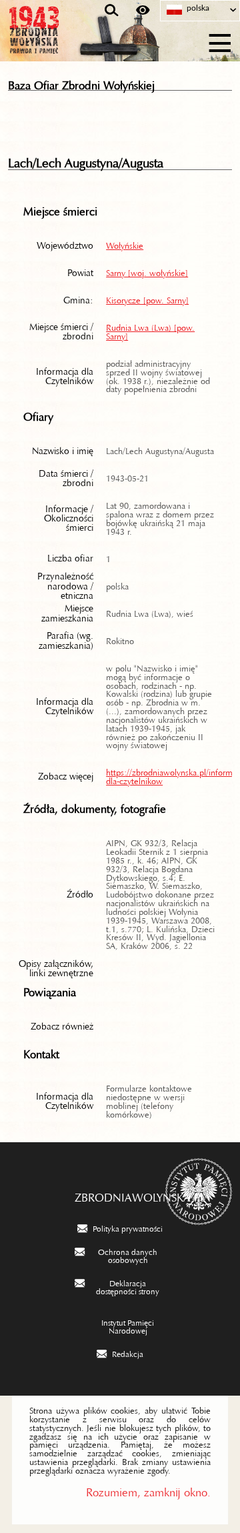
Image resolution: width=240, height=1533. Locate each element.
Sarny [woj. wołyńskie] (147, 270)
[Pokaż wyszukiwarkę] (112, 10)
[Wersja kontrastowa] (143, 10)
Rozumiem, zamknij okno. (148, 1489)
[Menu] (220, 41)
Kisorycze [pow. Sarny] (147, 298)
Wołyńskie (124, 243)
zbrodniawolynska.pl (120, 1194)
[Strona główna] (73, 41)
